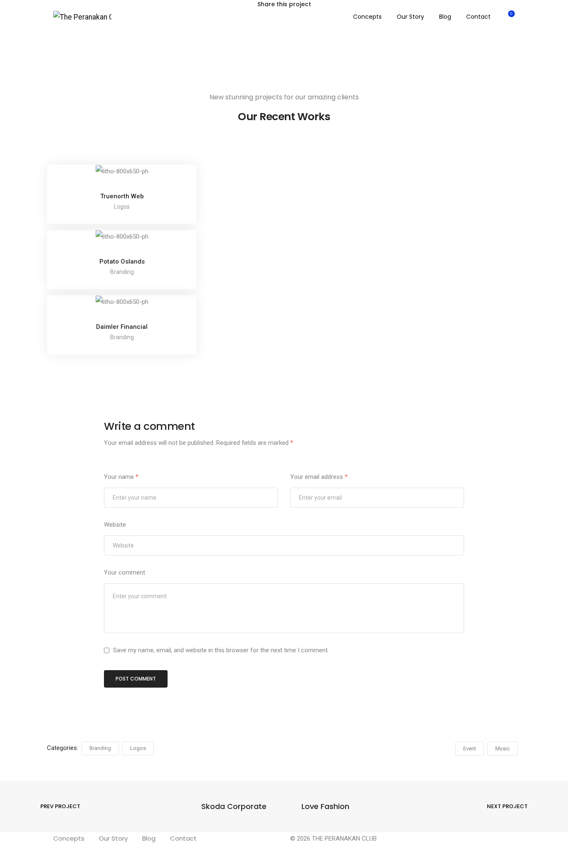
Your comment (124, 572)
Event (469, 748)
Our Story (410, 16)
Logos (138, 748)
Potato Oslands (122, 261)
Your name (121, 477)
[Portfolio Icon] (122, 177)
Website (115, 524)
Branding (100, 748)
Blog (445, 16)
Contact (478, 16)
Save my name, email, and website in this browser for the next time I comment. (221, 650)
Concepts (367, 16)
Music (502, 748)
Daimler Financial (122, 327)
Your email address (319, 477)
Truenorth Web (122, 196)
